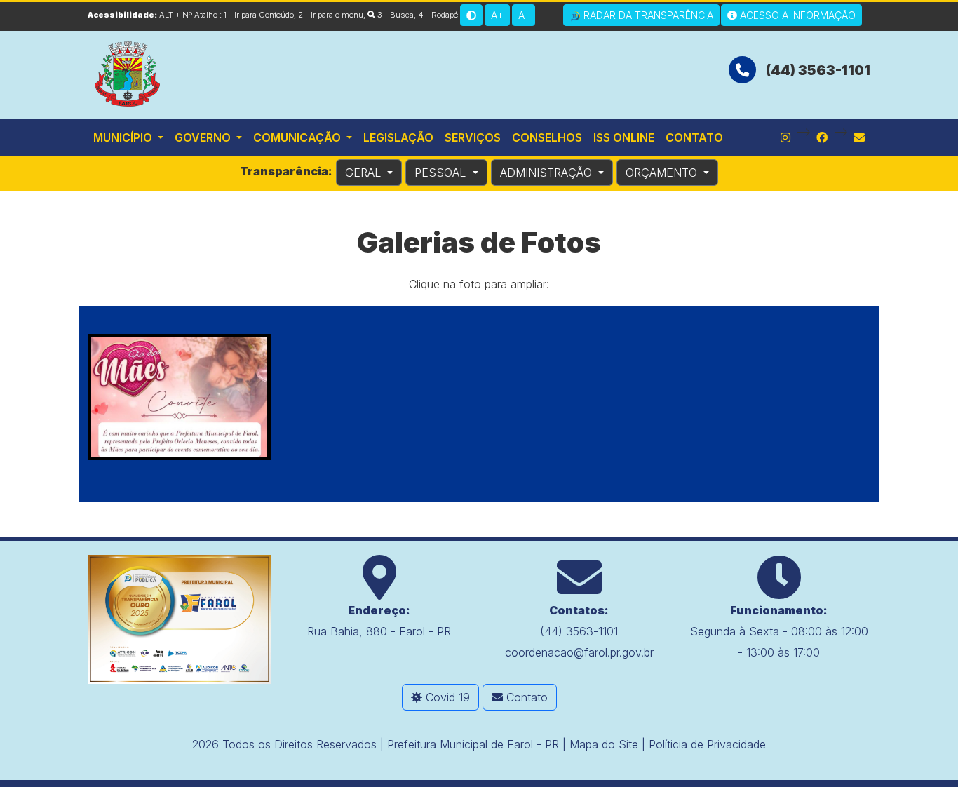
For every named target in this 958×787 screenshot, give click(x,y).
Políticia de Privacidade (707, 744)
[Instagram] (785, 137)
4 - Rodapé (438, 15)
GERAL (364, 173)
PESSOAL (441, 173)
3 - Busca (394, 15)
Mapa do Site (603, 744)
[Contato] (859, 137)
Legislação (398, 137)
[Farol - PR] (179, 618)
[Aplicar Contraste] (471, 15)
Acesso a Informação (796, 15)
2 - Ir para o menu (330, 15)
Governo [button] (204, 137)
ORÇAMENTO (663, 173)
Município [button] (124, 137)
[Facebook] (822, 137)
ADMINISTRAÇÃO (547, 173)
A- (523, 15)
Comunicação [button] (298, 137)
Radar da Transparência (647, 15)
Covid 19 (446, 697)
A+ (497, 15)
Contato (694, 137)
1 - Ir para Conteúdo (259, 15)
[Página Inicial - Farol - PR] (128, 72)
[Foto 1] (179, 397)
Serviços (473, 137)
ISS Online (623, 137)
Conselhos (547, 137)
